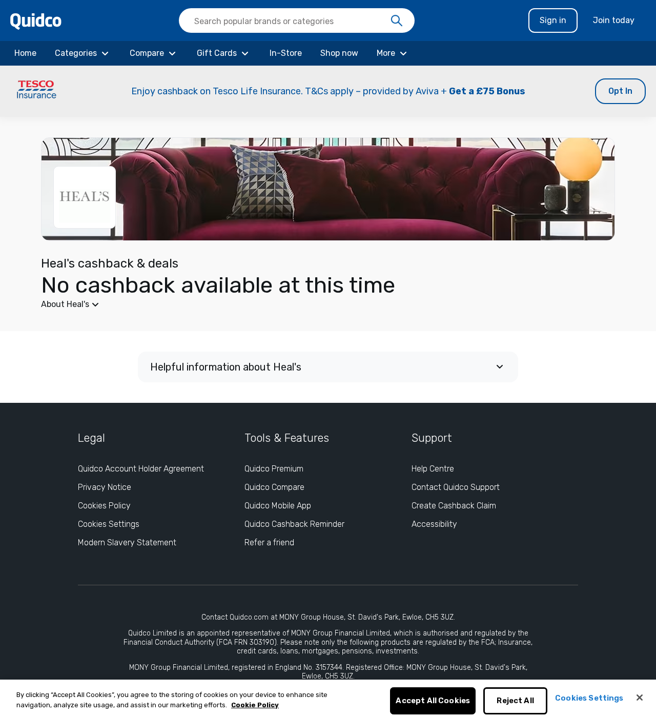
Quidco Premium (273, 469)
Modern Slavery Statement (127, 542)
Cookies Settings (108, 524)
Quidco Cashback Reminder (294, 524)
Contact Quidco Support (456, 487)
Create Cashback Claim (454, 505)
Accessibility (434, 524)
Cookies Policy (104, 505)
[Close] (639, 697)
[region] (328, 698)
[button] (328, 91)
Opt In (620, 91)
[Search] (396, 21)
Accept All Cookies (433, 701)
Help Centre (433, 469)
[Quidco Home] (35, 21)
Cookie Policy (255, 705)
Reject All (515, 701)
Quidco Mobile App (277, 505)
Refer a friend (269, 542)
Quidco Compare (274, 487)
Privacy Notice (104, 487)
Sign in (553, 20)
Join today (613, 20)
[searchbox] (297, 20)
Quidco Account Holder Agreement (141, 469)
